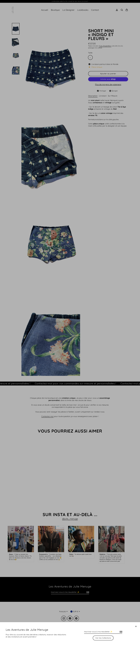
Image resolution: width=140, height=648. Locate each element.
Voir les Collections (103, 638)
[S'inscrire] (120, 632)
